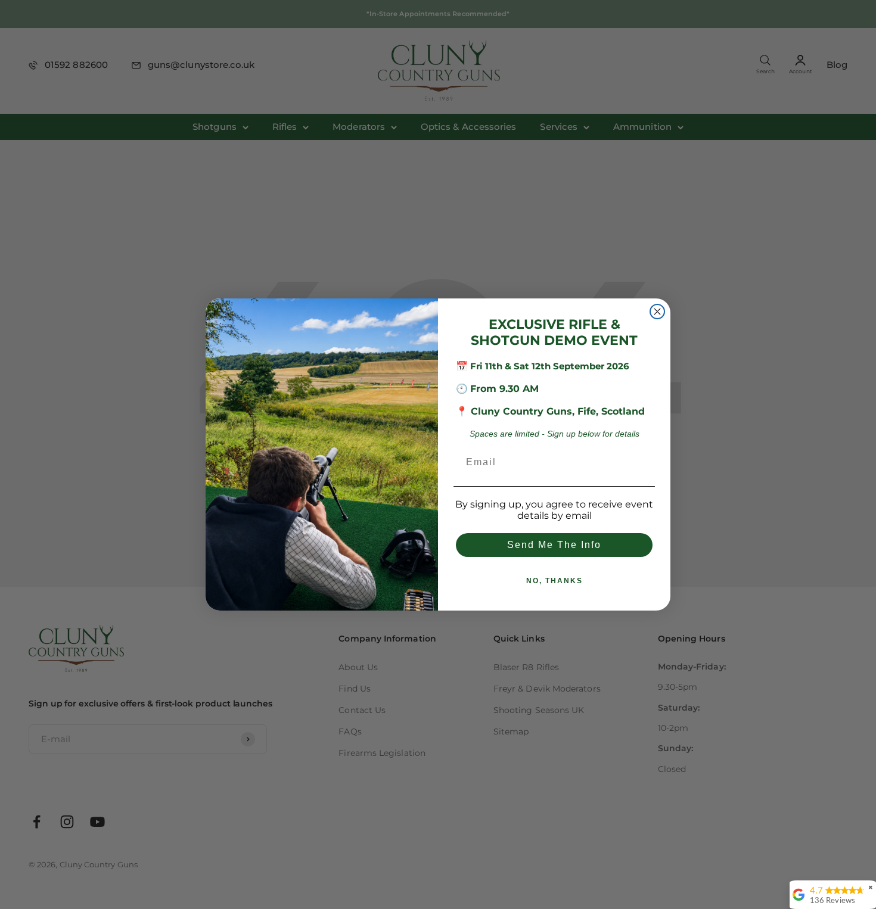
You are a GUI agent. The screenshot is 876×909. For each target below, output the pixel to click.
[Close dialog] (657, 311)
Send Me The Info (554, 545)
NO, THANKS (554, 581)
